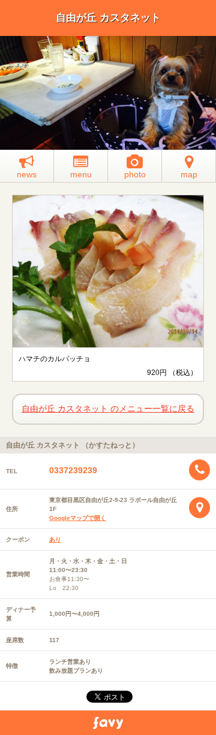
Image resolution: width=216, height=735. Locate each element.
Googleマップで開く (77, 518)
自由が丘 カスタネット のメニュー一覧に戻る (108, 408)
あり (55, 539)
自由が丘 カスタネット (108, 17)
